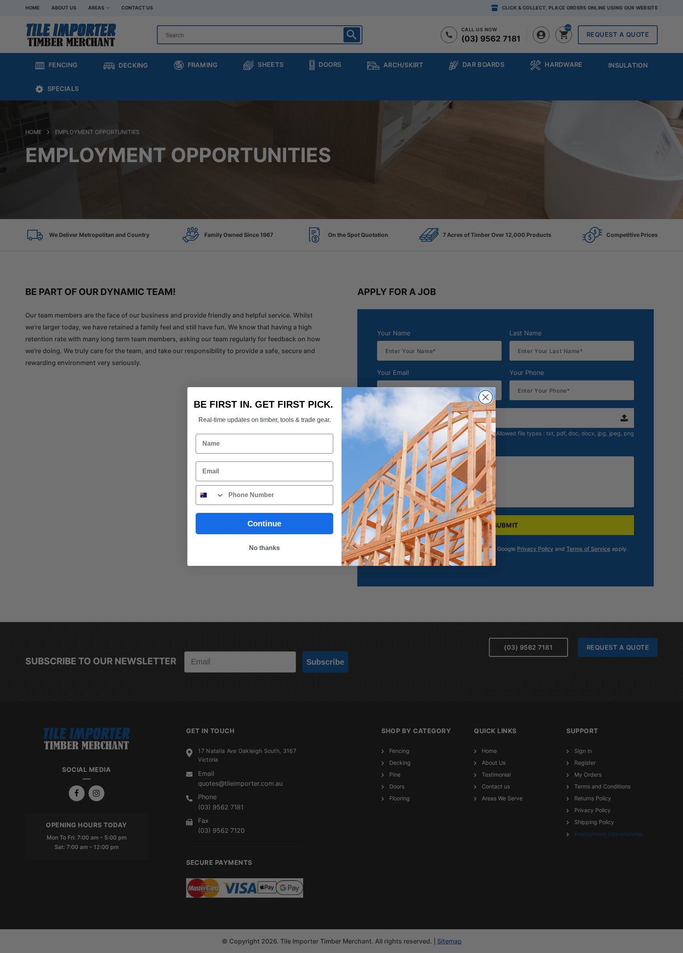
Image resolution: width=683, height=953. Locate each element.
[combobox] (210, 495)
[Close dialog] (485, 397)
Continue (264, 523)
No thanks (264, 548)
